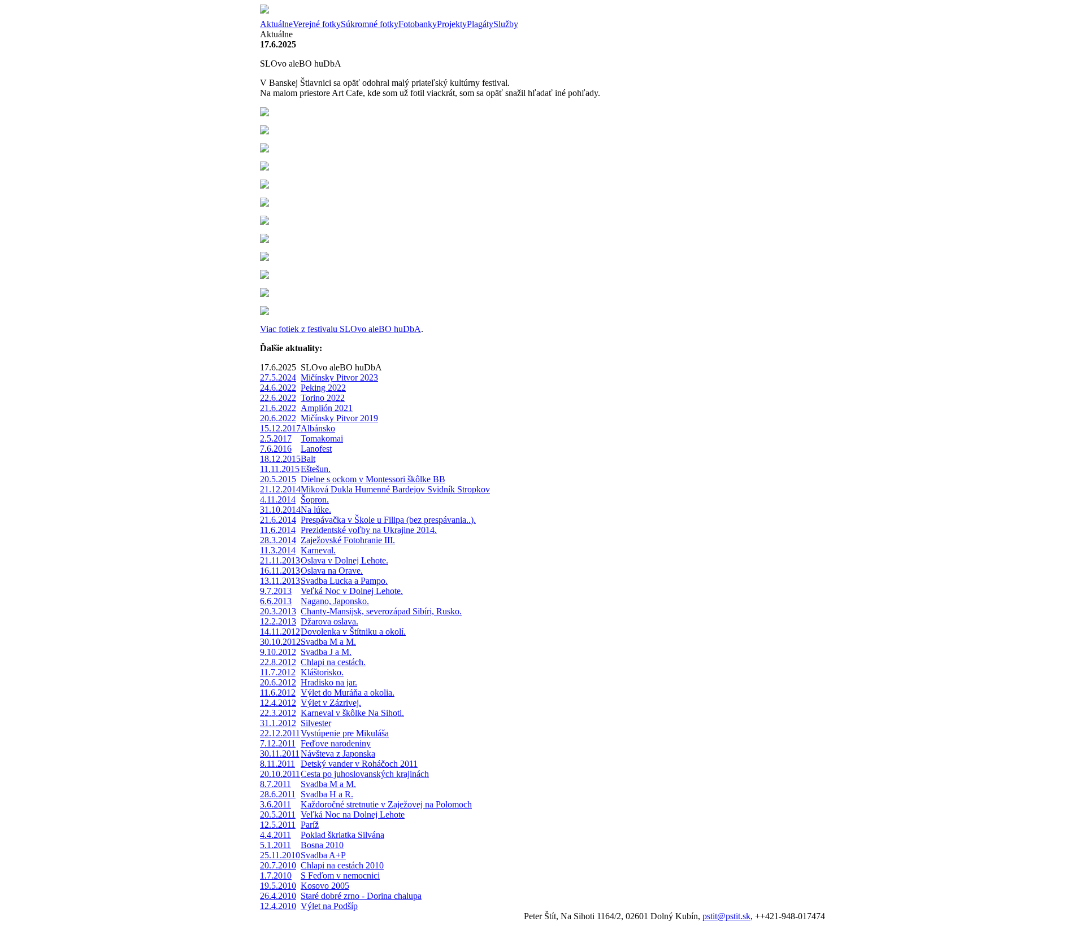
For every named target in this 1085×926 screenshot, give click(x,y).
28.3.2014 (278, 540)
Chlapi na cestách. (333, 662)
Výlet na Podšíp (329, 906)
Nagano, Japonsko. (335, 601)
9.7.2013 (276, 591)
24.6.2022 (278, 387)
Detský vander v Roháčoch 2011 (359, 763)
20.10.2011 (280, 774)
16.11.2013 (280, 570)
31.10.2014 (280, 509)
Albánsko (318, 428)
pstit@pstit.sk (726, 916)
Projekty (452, 24)
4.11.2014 (278, 499)
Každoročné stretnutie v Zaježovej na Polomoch (386, 804)
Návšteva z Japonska (338, 753)
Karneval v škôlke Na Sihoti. (352, 713)
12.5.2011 (278, 824)
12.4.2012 (278, 702)
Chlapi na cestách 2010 (342, 865)
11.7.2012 (278, 672)
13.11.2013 (280, 581)
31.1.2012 (278, 723)
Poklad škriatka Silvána (342, 835)
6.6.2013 (276, 601)
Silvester (316, 723)
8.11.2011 (277, 763)
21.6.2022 (278, 408)
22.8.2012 (278, 662)
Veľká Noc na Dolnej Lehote (353, 814)
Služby (505, 24)
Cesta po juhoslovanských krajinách (365, 774)
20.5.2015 (278, 479)
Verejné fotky (317, 24)
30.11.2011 (280, 753)
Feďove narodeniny (336, 743)
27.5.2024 (278, 377)
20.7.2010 (278, 865)
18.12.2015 (280, 459)
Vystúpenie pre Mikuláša (345, 733)
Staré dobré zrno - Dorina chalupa (361, 896)
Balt (308, 459)
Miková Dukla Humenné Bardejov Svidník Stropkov (395, 489)
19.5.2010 (278, 885)
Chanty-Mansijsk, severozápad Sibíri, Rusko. (381, 611)
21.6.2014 (278, 520)
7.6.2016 (276, 448)
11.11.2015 (280, 469)
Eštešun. (316, 469)
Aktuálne (276, 24)
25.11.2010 (280, 855)
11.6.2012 (278, 692)
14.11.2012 (280, 631)
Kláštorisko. (322, 672)
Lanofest (316, 448)
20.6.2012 (278, 682)
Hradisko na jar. (329, 682)
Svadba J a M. (326, 652)
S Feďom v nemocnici (340, 875)
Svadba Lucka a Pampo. (344, 581)
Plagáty (480, 24)
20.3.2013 (278, 611)
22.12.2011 (280, 733)
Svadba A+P (323, 855)
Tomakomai (322, 438)
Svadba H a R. (327, 794)
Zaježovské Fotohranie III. (348, 540)
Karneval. (318, 550)
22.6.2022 (278, 398)
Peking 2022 (323, 387)
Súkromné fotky (369, 24)
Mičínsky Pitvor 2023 (339, 377)
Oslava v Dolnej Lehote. (344, 560)
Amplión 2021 (327, 408)
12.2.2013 (278, 621)
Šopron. (315, 499)
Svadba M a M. (328, 642)
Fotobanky (417, 24)
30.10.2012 (280, 642)
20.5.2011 (278, 814)
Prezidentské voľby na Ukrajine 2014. (369, 530)
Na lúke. (316, 509)
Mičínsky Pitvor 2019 (339, 418)
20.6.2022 (278, 418)
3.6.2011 (275, 804)
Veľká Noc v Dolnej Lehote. (352, 591)
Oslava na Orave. (332, 570)
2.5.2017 (276, 438)
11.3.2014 (278, 550)
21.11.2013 (280, 560)
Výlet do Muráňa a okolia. (347, 692)
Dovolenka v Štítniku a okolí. (353, 631)
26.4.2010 (278, 896)
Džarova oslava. (329, 621)
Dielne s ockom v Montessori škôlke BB (373, 479)
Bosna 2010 (322, 845)
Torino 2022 (323, 398)
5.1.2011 (275, 845)
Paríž (310, 824)
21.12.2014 (280, 489)
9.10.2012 (278, 652)
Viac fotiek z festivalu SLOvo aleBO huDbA (340, 329)
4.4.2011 (275, 835)
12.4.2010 (278, 906)
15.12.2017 (280, 428)
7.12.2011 (278, 743)
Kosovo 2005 (325, 885)
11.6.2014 (278, 530)
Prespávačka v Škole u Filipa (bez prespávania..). (388, 520)
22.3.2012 (278, 713)
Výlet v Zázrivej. (331, 702)
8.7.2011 (275, 784)
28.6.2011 (278, 794)
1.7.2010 (276, 875)
